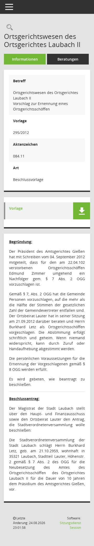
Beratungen (67, 59)
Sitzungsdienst (70, 525)
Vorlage (16, 208)
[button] (81, 210)
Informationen (25, 59)
